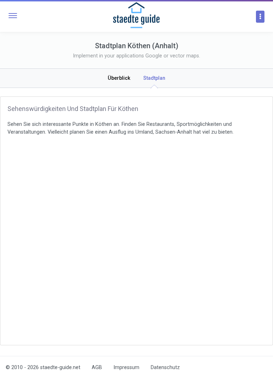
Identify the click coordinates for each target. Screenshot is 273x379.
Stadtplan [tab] (154, 78)
